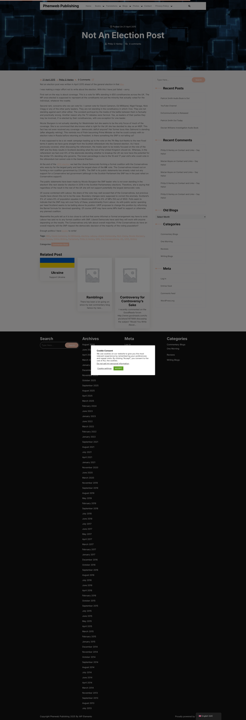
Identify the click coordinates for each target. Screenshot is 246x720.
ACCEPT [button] (118, 368)
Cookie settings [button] (104, 368)
